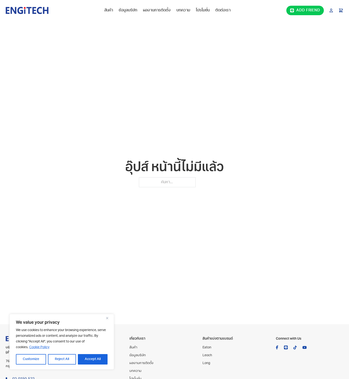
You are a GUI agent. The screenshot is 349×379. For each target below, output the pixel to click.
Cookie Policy (39, 347)
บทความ (183, 10)
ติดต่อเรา (223, 10)
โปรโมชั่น (203, 10)
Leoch (207, 355)
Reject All (62, 359)
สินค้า (108, 10)
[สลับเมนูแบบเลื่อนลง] (331, 10)
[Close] (109, 318)
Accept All (93, 359)
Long (206, 363)
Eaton (207, 347)
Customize (31, 359)
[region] (61, 342)
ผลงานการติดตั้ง (157, 10)
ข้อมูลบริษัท (128, 10)
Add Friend (308, 10)
